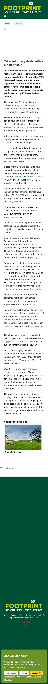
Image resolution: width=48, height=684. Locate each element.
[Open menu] (5, 16)
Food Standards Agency (30, 176)
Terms (21, 615)
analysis (13, 238)
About (7, 615)
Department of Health (14, 108)
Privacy (29, 615)
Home (7, 23)
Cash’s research (22, 319)
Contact (14, 615)
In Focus (19, 23)
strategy (8, 385)
